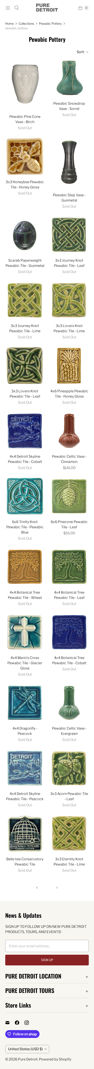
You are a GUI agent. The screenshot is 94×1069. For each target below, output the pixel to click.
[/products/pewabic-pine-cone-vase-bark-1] (24, 84)
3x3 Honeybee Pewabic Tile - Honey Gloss (25, 184)
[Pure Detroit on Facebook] (19, 1022)
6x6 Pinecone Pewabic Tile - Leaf (69, 524)
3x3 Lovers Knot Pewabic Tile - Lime (69, 328)
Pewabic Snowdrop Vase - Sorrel (69, 106)
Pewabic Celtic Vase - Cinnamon (69, 459)
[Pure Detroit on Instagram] (29, 1022)
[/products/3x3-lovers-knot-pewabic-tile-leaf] (24, 365)
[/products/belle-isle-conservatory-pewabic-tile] (24, 833)
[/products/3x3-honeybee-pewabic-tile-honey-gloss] (24, 156)
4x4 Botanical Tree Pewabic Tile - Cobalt (69, 660)
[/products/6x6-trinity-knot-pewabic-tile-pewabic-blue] (24, 496)
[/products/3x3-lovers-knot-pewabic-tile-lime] (69, 300)
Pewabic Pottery (50, 23)
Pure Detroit (28, 1059)
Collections (26, 23)
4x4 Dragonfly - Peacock (24, 731)
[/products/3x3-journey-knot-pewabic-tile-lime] (24, 300)
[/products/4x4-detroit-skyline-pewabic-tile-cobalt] (24, 430)
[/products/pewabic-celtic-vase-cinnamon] (69, 430)
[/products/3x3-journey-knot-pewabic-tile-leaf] (69, 234)
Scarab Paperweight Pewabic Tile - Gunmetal (24, 263)
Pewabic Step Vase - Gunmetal (69, 197)
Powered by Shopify (55, 1059)
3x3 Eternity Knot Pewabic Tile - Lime (69, 861)
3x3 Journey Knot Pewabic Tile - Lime (24, 328)
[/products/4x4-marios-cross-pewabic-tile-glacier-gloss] (24, 632)
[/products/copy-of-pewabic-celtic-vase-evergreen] (69, 163)
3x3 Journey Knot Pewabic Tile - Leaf (69, 263)
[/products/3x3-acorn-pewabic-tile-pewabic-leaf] (69, 768)
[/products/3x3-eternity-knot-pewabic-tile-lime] (69, 833)
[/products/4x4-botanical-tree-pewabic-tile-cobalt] (69, 632)
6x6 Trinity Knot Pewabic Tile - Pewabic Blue (25, 527)
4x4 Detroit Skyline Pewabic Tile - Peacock (25, 796)
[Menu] (7, 8)
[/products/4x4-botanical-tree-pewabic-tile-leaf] (69, 566)
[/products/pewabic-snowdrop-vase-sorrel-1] (69, 77)
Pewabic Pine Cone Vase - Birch (24, 119)
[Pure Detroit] (47, 7)
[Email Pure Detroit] (10, 1022)
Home (9, 23)
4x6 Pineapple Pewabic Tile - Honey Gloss (69, 393)
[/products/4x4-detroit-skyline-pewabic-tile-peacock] (24, 768)
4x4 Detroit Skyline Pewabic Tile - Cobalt (25, 459)
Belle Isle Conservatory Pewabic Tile (25, 861)
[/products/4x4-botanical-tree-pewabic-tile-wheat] (24, 566)
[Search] (16, 8)
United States (25, 1049)
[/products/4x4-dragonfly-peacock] (24, 702)
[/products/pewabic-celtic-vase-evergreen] (69, 702)
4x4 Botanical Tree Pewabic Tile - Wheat (25, 595)
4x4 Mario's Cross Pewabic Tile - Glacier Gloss (24, 663)
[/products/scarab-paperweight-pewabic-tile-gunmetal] (24, 234)
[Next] (57, 887)
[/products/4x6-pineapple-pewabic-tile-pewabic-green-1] (69, 365)
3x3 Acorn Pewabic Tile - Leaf (69, 796)
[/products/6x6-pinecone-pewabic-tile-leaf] (69, 496)
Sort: (79, 52)
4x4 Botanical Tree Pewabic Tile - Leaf (69, 595)
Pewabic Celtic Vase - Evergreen (69, 731)
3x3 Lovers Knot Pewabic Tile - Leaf (25, 393)
